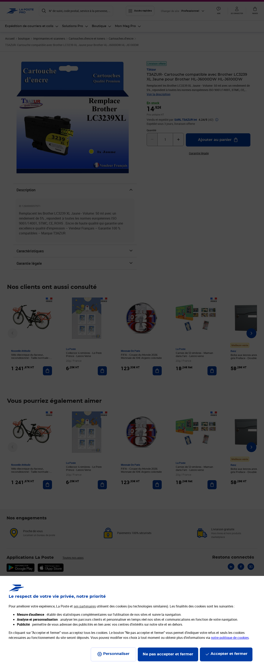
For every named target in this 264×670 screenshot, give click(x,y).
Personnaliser (116, 654)
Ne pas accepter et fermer (168, 654)
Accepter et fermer (229, 654)
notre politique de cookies (230, 637)
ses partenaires (85, 606)
